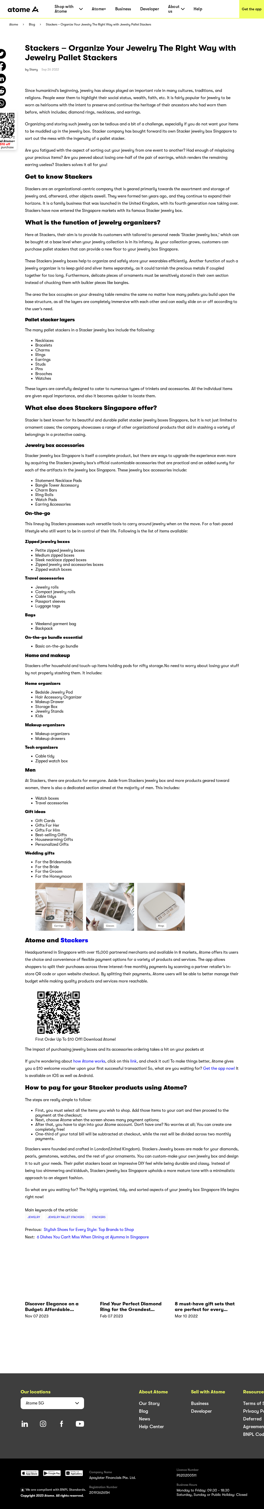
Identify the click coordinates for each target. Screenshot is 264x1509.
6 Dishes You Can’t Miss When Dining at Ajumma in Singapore (93, 1237)
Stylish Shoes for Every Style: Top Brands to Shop (89, 1229)
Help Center (151, 1426)
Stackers (74, 940)
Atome (13, 24)
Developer (149, 9)
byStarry (31, 69)
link (133, 1061)
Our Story (149, 1403)
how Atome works (89, 1061)
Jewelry (34, 1217)
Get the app (251, 9)
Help (198, 9)
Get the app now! (219, 1068)
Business (123, 9)
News (144, 1418)
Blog (32, 24)
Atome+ (99, 9)
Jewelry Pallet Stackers (66, 1217)
